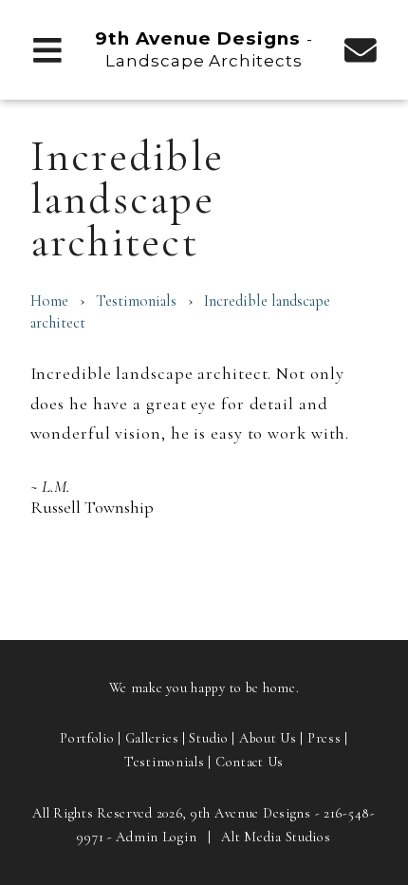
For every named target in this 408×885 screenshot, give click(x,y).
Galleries (151, 738)
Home (49, 301)
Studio (208, 738)
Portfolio (87, 738)
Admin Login (156, 837)
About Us (268, 738)
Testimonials (136, 301)
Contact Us (249, 762)
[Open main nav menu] (48, 49)
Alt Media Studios (275, 837)
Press (324, 738)
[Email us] (361, 49)
